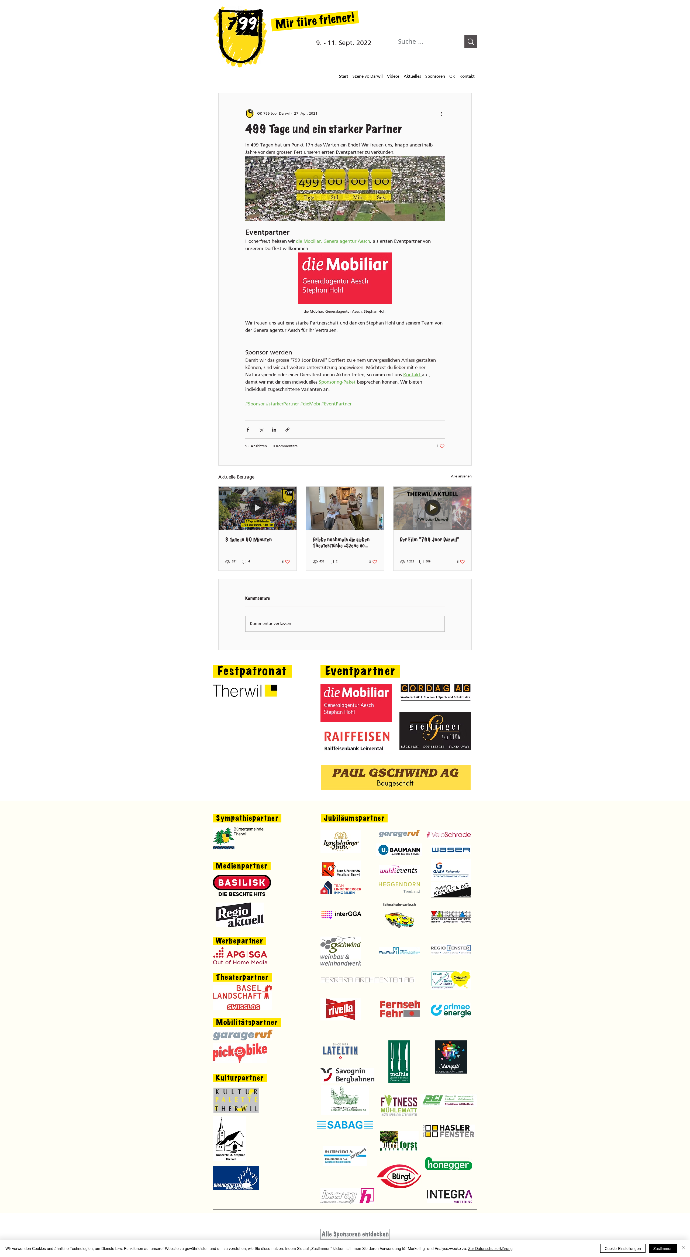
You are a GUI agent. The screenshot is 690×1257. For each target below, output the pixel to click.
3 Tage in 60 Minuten (248, 540)
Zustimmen (662, 1248)
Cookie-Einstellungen (623, 1248)
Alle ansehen (461, 476)
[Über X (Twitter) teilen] (261, 429)
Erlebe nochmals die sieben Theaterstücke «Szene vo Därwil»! (341, 543)
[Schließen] (683, 1248)
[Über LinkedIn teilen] (274, 429)
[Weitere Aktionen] (441, 113)
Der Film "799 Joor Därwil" (429, 540)
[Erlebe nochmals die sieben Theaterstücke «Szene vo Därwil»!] (345, 508)
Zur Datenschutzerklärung (490, 1248)
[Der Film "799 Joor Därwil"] (432, 508)
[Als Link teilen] (287, 429)
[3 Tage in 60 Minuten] (257, 508)
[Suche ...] (470, 41)
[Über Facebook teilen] (247, 429)
